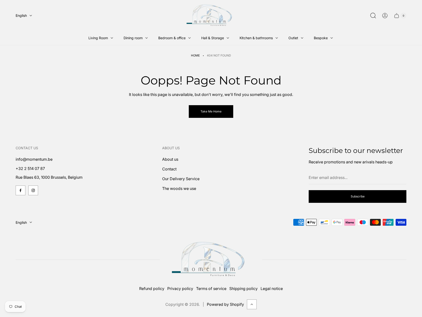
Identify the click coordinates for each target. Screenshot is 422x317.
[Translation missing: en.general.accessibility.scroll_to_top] (252, 304)
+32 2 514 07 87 (30, 168)
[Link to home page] (211, 260)
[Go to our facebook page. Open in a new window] (20, 190)
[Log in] (385, 15)
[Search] (373, 15)
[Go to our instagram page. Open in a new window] (33, 190)
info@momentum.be (34, 159)
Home (195, 55)
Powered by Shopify (225, 304)
